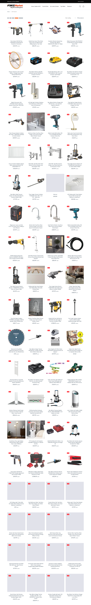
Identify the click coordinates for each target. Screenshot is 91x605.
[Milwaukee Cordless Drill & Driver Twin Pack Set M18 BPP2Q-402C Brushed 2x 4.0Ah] (36, 460)
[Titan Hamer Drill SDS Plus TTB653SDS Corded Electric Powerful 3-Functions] (16, 30)
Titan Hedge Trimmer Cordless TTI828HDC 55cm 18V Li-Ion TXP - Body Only (36, 196)
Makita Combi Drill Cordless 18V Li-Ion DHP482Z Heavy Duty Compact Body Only (75, 226)
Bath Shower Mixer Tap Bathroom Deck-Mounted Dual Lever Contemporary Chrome (55, 534)
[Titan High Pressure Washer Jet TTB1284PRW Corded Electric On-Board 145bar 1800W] (75, 152)
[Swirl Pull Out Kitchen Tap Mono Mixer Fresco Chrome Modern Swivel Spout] (55, 213)
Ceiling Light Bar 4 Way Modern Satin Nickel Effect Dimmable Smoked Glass (36, 288)
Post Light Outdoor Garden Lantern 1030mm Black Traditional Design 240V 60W (74, 320)
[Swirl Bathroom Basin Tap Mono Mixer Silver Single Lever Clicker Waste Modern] (36, 491)
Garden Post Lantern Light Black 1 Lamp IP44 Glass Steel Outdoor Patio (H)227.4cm (55, 257)
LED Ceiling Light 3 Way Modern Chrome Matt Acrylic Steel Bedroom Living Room (74, 196)
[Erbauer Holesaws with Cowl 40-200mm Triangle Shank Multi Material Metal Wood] (16, 60)
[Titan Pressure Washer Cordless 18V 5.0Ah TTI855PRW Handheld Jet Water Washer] (16, 122)
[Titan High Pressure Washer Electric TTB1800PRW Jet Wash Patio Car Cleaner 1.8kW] (16, 275)
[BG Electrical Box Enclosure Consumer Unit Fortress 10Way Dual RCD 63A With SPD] (36, 399)
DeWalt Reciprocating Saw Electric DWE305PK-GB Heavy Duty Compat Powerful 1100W (16, 257)
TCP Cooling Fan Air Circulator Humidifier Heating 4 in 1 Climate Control (35, 442)
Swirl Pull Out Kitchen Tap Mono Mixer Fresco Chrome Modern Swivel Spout (55, 226)
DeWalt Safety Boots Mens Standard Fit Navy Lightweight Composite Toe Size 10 (75, 565)
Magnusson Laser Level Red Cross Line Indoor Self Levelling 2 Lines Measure (16, 226)
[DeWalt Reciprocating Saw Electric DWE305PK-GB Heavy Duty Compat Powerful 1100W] (16, 244)
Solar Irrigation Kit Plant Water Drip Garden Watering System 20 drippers (55, 350)
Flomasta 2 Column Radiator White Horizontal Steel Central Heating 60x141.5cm (55, 565)
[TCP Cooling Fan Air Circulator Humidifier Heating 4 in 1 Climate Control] (36, 429)
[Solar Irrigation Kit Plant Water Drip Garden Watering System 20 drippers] (55, 338)
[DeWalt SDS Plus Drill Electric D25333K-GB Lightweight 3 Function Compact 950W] (55, 307)
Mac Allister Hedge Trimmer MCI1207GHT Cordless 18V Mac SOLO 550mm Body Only (36, 350)
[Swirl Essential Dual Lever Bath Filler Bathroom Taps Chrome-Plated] (16, 552)
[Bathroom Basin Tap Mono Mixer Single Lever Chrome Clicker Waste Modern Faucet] (36, 122)
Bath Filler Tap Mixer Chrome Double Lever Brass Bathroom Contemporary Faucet (55, 165)
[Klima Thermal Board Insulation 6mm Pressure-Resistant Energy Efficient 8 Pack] (36, 521)
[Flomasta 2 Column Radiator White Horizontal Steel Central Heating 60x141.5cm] (55, 552)
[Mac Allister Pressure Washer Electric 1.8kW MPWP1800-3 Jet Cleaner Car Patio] (55, 399)
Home (8, 11)
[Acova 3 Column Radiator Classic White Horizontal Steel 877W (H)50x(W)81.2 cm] (16, 152)
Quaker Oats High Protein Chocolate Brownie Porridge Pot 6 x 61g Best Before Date (74, 350)
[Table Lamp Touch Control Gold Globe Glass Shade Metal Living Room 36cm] (75, 122)
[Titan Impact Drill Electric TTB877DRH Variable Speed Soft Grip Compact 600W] (16, 460)
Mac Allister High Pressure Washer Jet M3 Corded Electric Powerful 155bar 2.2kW (16, 196)
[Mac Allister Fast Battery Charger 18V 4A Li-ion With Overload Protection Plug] (36, 368)
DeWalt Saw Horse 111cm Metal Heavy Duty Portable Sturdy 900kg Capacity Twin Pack (36, 43)
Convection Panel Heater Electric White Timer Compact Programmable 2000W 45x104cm (35, 565)
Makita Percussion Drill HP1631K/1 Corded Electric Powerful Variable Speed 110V (74, 43)
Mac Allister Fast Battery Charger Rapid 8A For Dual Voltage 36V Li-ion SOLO (74, 596)
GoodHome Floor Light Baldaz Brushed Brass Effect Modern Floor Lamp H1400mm (16, 442)
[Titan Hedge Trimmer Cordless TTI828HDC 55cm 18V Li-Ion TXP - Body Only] (36, 183)
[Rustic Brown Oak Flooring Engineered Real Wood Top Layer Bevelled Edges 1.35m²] (16, 583)
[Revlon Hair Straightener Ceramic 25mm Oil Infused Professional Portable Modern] (75, 460)
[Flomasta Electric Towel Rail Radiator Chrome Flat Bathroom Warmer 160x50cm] (16, 368)
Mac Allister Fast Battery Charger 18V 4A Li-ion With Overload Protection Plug (35, 381)
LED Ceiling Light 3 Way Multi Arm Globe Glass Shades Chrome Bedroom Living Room (16, 504)
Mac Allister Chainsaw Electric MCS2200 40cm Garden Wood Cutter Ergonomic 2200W (55, 473)
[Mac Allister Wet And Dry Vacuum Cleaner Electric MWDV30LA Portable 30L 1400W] (75, 429)
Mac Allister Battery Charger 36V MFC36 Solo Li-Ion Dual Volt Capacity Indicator (55, 104)
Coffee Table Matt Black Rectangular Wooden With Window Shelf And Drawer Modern (75, 288)
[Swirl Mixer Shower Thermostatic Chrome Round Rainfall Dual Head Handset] (36, 244)
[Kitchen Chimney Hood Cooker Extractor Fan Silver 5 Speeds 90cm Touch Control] (16, 399)
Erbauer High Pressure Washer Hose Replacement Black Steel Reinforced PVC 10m (75, 257)
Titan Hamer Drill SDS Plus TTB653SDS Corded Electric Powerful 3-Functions (16, 43)
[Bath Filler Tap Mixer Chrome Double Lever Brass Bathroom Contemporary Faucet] (55, 152)
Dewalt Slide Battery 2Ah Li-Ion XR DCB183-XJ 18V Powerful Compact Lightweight (55, 73)
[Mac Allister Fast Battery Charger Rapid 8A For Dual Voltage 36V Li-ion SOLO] (75, 583)
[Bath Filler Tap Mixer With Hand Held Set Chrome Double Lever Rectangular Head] (36, 152)
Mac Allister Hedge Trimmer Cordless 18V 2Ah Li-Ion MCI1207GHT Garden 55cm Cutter (36, 596)
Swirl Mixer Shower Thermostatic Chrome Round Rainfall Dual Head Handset (36, 257)
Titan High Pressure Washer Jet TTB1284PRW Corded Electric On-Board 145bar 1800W (74, 165)
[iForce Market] (15, 6)
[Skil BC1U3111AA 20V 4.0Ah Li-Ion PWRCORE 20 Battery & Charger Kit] (55, 429)
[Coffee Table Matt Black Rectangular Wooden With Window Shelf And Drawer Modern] (75, 275)
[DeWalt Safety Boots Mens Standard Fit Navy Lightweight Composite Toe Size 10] (75, 552)
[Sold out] (55, 183)
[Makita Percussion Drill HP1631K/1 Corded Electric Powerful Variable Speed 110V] (75, 30)
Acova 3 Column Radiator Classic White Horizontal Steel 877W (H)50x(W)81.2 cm (16, 165)
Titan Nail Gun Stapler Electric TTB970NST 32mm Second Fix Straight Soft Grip (75, 104)
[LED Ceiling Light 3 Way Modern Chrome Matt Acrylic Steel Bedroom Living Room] (75, 183)
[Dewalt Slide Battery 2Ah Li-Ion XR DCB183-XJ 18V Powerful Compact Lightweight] (55, 60)
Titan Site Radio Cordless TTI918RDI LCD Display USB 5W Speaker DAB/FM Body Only (16, 320)
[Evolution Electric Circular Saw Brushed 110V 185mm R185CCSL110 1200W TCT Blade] (55, 30)
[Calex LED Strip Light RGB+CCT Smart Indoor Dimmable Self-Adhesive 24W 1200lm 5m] (55, 368)
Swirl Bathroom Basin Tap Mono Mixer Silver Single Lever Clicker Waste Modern (35, 504)
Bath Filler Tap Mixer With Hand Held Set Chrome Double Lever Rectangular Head (36, 165)
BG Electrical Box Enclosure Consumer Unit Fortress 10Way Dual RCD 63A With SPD (36, 412)
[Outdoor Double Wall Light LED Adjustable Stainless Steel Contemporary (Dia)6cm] (55, 583)
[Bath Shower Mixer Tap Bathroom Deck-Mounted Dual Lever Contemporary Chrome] (55, 521)
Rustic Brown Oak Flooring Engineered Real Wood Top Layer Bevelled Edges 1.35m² (16, 596)
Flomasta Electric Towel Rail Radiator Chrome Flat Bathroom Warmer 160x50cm (16, 381)
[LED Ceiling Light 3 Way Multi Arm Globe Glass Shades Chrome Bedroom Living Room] (16, 491)
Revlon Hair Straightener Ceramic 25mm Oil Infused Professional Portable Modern (74, 473)
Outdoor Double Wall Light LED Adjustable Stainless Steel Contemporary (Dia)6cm (55, 596)
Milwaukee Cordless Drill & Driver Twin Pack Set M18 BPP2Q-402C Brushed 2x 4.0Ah (35, 473)
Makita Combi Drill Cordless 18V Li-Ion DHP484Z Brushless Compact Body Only (55, 135)
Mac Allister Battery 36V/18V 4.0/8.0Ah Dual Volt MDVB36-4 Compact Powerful (36, 73)
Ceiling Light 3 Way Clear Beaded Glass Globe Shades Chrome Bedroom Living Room (74, 504)
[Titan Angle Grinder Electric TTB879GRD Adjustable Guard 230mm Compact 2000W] (55, 275)
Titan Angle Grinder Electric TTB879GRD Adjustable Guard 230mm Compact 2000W (55, 288)
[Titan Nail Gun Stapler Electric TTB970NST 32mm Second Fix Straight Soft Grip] (75, 91)
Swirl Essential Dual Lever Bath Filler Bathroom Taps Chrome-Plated (16, 565)
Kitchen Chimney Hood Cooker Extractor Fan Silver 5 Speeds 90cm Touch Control (16, 412)
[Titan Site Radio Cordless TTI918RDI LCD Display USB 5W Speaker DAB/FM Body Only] (16, 307)
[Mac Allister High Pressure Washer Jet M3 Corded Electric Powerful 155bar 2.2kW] (16, 183)
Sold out (55, 194)
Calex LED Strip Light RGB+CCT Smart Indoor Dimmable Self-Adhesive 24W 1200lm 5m (55, 381)
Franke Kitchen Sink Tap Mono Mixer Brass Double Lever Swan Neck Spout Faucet (55, 504)
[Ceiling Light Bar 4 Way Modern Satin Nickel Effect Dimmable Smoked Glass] (36, 275)
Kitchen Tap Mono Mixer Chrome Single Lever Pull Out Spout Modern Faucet (35, 320)
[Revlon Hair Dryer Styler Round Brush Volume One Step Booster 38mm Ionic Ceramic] (16, 521)
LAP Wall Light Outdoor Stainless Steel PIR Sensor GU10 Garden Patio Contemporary (35, 104)
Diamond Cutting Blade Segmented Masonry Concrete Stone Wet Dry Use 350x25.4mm (16, 350)
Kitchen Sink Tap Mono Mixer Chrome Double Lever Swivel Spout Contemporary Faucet (35, 226)
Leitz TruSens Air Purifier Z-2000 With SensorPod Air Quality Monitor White (74, 412)
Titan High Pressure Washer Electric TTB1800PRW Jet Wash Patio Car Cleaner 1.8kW (16, 288)
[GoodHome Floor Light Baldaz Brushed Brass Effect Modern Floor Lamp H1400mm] (16, 429)
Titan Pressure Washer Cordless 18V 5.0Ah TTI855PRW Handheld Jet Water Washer (16, 135)
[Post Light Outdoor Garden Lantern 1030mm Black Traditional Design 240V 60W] (75, 307)
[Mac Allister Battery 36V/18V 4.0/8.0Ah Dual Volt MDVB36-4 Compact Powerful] (36, 60)
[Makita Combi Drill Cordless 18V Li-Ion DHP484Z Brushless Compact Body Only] (55, 122)
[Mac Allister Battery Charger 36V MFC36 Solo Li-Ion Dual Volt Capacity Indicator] (55, 91)
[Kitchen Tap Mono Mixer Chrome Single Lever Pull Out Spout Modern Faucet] (36, 307)
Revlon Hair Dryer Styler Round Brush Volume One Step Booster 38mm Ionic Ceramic (16, 534)
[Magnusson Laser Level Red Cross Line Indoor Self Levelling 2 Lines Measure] (16, 213)
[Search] (80, 6)
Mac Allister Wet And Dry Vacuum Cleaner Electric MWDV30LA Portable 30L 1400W (74, 442)
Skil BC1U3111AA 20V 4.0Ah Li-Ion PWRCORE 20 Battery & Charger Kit (55, 442)
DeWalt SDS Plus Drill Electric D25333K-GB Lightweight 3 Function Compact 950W (55, 320)
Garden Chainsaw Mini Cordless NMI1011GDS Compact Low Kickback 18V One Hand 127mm (75, 381)
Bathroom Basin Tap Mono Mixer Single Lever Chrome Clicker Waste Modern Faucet (35, 135)
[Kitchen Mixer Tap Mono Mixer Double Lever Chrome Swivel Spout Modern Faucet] (75, 521)
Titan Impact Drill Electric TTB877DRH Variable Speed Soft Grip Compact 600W (16, 473)
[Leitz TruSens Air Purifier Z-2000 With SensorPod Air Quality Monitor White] (75, 399)
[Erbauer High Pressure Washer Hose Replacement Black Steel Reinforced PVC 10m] (75, 244)
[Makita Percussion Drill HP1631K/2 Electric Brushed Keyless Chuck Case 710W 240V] (16, 91)
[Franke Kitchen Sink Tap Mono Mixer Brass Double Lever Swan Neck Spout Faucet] (55, 491)
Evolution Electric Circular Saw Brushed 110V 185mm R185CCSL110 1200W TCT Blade (55, 43)
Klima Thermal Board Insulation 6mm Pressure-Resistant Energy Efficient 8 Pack (35, 534)
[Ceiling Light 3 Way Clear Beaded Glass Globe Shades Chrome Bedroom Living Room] (75, 491)
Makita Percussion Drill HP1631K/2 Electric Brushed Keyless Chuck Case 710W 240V (16, 104)
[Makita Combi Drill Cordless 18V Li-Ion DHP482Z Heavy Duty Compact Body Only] (75, 213)
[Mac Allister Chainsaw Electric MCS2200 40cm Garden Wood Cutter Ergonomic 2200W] (55, 460)
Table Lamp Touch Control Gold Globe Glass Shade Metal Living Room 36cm (74, 135)
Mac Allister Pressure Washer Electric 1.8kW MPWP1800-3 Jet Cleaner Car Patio (55, 412)
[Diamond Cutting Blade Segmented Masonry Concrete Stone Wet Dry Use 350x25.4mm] (16, 338)
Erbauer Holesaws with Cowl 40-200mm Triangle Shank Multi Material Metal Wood (16, 73)
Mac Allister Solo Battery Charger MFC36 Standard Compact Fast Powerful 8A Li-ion (74, 73)
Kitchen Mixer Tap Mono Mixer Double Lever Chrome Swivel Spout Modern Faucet (75, 534)
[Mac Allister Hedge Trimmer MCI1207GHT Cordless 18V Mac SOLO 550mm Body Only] (36, 338)
